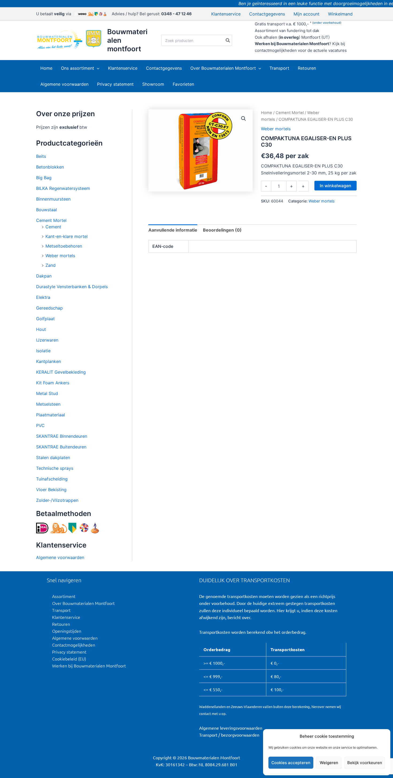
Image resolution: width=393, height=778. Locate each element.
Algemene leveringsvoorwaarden (230, 727)
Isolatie (43, 350)
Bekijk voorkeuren (364, 762)
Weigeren (329, 762)
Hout (41, 329)
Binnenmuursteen (53, 199)
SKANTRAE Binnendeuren (61, 436)
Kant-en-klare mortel (66, 236)
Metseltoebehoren (63, 246)
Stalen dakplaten (53, 457)
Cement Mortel (51, 220)
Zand (50, 265)
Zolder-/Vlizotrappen (57, 500)
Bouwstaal (46, 209)
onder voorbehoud (326, 23)
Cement (53, 226)
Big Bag (44, 177)
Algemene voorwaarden (60, 557)
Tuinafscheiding (52, 479)
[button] (96, 68)
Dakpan (44, 276)
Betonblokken (50, 167)
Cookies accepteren (290, 762)
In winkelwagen (335, 185)
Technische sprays (54, 468)
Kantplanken (48, 361)
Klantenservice (66, 617)
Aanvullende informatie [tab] (172, 230)
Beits (41, 156)
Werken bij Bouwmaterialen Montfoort (89, 665)
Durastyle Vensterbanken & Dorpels (72, 286)
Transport (61, 610)
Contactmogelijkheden (73, 645)
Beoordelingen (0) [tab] (222, 230)
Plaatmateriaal (50, 414)
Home (266, 112)
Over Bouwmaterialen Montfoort (83, 603)
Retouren (61, 624)
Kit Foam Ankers (52, 382)
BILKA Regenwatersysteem (63, 188)
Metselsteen (48, 404)
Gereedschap (49, 308)
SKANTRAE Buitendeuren (61, 446)
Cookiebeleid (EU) (69, 659)
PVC (40, 425)
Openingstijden (66, 631)
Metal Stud (47, 393)
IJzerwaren (47, 340)
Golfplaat (45, 318)
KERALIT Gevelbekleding (61, 372)
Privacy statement (69, 652)
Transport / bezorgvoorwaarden (229, 734)
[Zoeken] (228, 40)
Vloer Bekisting (51, 489)
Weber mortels (60, 255)
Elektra (43, 297)
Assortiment (63, 596)
